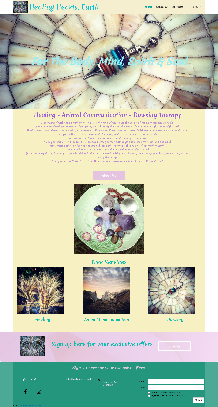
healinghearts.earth (31, 405)
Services (178, 7)
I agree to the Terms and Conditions (169, 395)
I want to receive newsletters (165, 392)
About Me (162, 7)
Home (149, 7)
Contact (194, 7)
